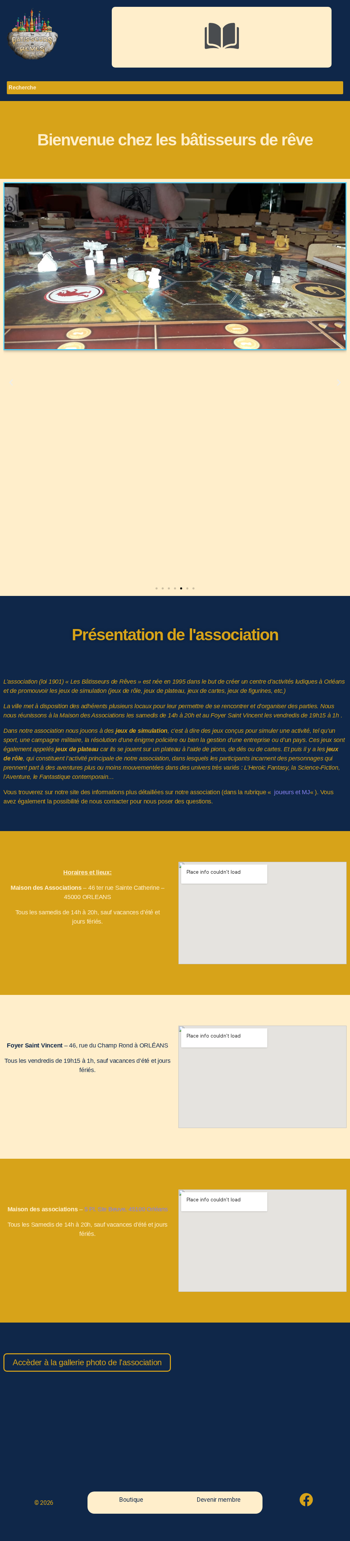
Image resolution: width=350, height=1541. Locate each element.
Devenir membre (219, 1499)
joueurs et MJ (291, 792)
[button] (222, 37)
